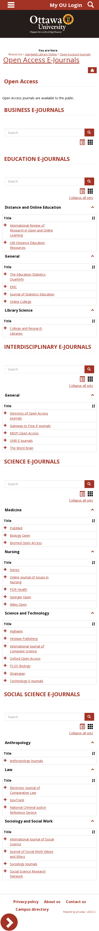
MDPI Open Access (24, 433)
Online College (20, 301)
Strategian (17, 673)
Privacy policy (25, 901)
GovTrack (17, 800)
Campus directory (32, 909)
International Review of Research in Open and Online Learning (31, 230)
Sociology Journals (23, 864)
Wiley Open (18, 604)
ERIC (13, 287)
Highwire (16, 631)
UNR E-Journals (21, 440)
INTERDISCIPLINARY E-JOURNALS (47, 346)
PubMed (16, 528)
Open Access (21, 81)
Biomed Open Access (26, 543)
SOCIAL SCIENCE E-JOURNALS (42, 694)
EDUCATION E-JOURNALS (37, 159)
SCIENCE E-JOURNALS (32, 461)
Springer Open (20, 597)
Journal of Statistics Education (32, 294)
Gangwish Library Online (41, 54)
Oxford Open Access (25, 658)
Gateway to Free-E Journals (30, 426)
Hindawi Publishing (24, 639)
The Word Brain (21, 448)
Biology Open (20, 535)
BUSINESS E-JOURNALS (34, 110)
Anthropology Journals (26, 761)
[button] (92, 207)
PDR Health (18, 590)
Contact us (76, 901)
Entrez (14, 570)
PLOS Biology (20, 666)
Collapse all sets (81, 198)
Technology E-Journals (26, 681)
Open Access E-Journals (75, 54)
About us (52, 901)
